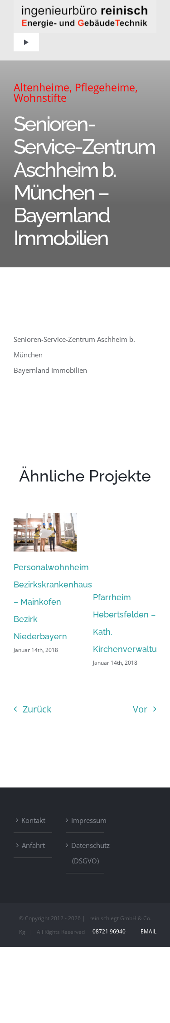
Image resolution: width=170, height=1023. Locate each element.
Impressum (85, 820)
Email (147, 931)
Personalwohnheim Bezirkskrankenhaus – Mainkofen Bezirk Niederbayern (53, 601)
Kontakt (33, 820)
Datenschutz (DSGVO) (85, 853)
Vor (140, 709)
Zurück (37, 709)
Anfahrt (33, 845)
